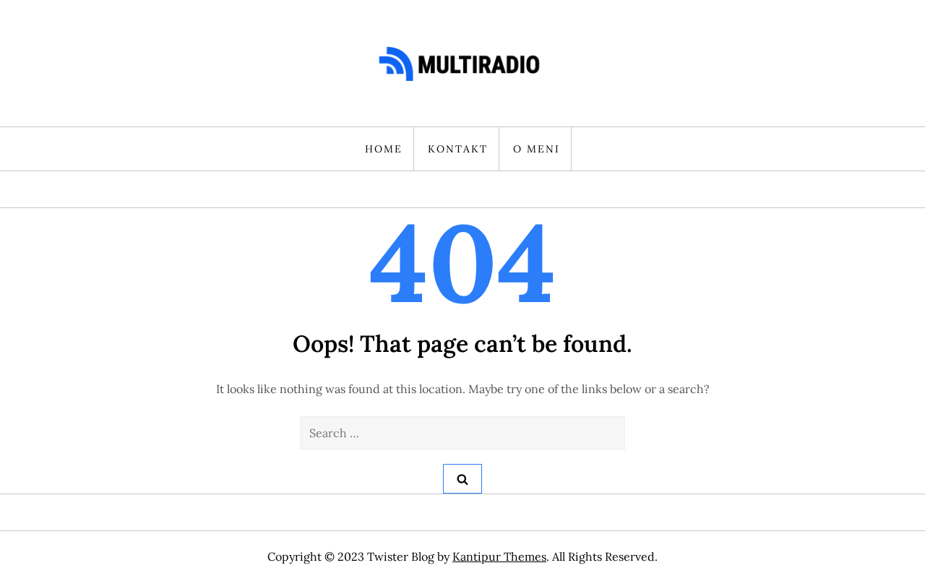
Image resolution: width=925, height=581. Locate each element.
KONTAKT (458, 148)
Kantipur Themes (499, 556)
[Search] (462, 479)
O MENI (536, 148)
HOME (384, 148)
